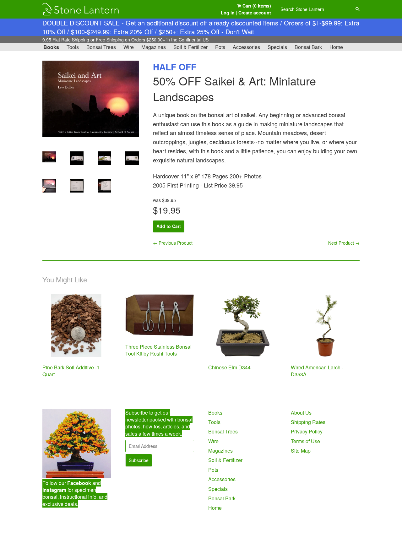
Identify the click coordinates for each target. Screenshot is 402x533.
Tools (73, 47)
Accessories (246, 47)
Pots (220, 47)
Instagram (54, 489)
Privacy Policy (307, 431)
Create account (254, 12)
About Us (301, 412)
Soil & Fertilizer (190, 47)
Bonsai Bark (308, 47)
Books (51, 47)
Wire (128, 47)
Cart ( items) (256, 6)
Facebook (79, 483)
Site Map (301, 450)
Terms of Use (305, 441)
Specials (277, 47)
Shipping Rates (308, 422)
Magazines (153, 47)
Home (336, 47)
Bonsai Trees (101, 47)
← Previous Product (173, 243)
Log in (228, 12)
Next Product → (344, 243)
